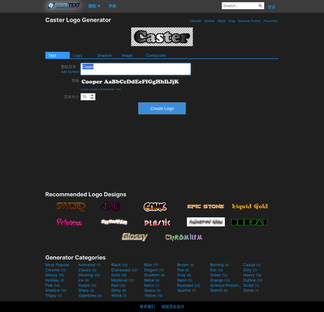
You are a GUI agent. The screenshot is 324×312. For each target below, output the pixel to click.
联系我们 (147, 306)
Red (118, 285)
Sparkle (186, 290)
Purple (87, 285)
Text (52, 55)
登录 (271, 7)
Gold (119, 274)
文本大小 (71, 96)
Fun (119, 89)
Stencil (219, 290)
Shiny (118, 290)
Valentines (90, 295)
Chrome (195, 21)
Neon (184, 280)
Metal (152, 280)
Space (152, 290)
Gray (231, 21)
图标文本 (70, 69)
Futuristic (271, 21)
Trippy (53, 295)
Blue (151, 264)
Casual (252, 264)
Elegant (154, 270)
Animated (89, 264)
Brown (185, 264)
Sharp (86, 290)
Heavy (252, 274)
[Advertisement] (23, 87)
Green (219, 274)
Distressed (124, 270)
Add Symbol (70, 72)
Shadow (104, 55)
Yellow (153, 295)
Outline (209, 21)
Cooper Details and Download (97, 89)
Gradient (154, 274)
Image (127, 55)
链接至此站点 (173, 306)
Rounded (188, 285)
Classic (87, 270)
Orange (220, 280)
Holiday (55, 280)
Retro (151, 285)
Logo (77, 55)
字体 (75, 80)
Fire (183, 270)
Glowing (89, 274)
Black (221, 21)
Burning (219, 264)
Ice (83, 280)
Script (251, 285)
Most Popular (57, 264)
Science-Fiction (249, 21)
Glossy (54, 274)
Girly (250, 270)
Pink (52, 285)
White (119, 295)
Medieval (122, 280)
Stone (251, 290)
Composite (156, 55)
